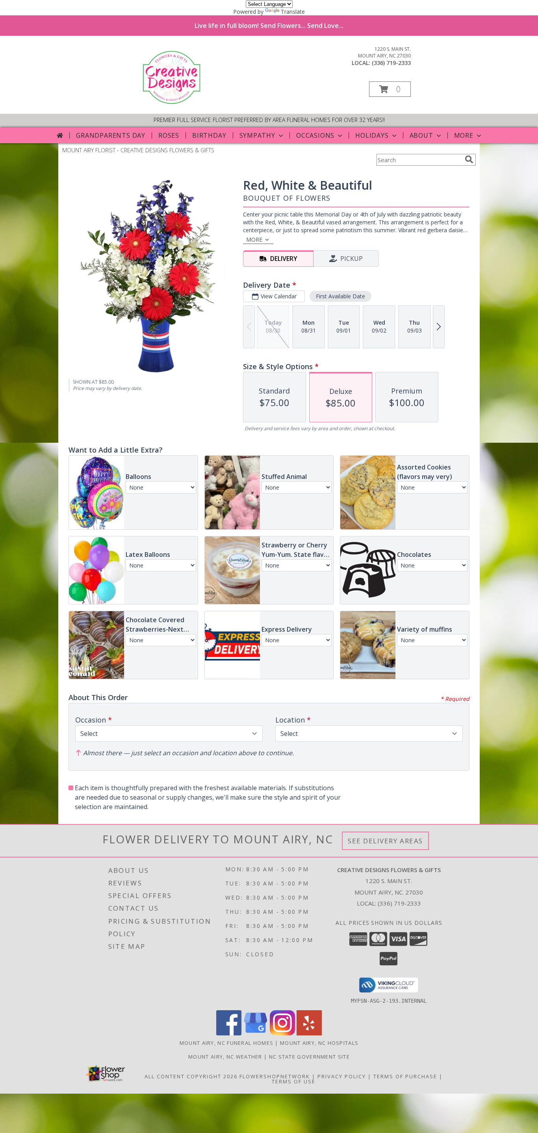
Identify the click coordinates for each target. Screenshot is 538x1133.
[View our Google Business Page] (255, 1033)
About (421, 135)
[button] (390, 89)
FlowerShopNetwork (274, 1076)
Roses (168, 135)
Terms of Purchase (405, 1076)
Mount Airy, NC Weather (225, 1056)
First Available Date (340, 296)
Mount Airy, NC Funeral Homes (226, 1042)
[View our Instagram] (282, 1033)
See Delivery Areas (385, 840)
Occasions (315, 135)
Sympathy (257, 135)
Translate (293, 11)
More (463, 135)
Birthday (209, 135)
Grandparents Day (110, 135)
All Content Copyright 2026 (191, 1076)
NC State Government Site (309, 1056)
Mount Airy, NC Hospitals (319, 1042)
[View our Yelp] (309, 1033)
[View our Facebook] (228, 1033)
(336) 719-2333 (391, 63)
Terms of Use (293, 1081)
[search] (469, 159)
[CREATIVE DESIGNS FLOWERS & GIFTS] (173, 102)
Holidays (371, 135)
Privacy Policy (341, 1076)
